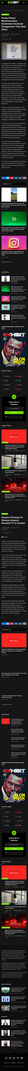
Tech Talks (13, 10)
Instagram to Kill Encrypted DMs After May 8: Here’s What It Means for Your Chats (12, 253)
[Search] (23, 2)
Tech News (4, 442)
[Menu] (2, 2)
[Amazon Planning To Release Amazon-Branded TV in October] (4, 537)
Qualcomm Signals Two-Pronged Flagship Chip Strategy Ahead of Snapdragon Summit (14, 447)
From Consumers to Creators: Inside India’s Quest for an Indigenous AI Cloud (18, 989)
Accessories (5, 467)
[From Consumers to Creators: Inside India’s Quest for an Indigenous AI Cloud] (5, 990)
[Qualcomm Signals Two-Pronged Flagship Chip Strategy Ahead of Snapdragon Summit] (14, 436)
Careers (13, 1062)
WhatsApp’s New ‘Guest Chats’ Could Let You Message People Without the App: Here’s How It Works (13, 229)
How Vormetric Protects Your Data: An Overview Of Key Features (18, 999)
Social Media (5, 14)
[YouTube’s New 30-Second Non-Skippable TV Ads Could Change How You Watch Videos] (6, 307)
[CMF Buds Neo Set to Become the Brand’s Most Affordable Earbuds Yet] (6, 755)
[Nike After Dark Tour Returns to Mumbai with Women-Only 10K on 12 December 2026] (14, 485)
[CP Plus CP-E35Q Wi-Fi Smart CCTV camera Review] (14, 462)
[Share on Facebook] (2, 39)
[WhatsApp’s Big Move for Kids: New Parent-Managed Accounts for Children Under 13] (6, 317)
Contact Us (20, 1062)
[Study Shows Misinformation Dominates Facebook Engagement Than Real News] (14, 59)
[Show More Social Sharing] (10, 39)
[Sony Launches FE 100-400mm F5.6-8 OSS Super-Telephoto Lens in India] (14, 664)
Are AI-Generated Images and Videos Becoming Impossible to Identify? (18, 1008)
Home (2, 10)
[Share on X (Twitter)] (5, 39)
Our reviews (4, 963)
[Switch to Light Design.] (26, 2)
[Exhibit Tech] (13, 2)
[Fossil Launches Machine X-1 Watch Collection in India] (14, 687)
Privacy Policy (15, 418)
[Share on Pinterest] (7, 39)
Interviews (8, 10)
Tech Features (5, 491)
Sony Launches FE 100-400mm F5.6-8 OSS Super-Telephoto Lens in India (18, 731)
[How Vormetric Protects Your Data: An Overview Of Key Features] (5, 999)
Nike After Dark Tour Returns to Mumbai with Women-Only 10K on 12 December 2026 (15, 496)
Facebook (4, 172)
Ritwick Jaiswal (6, 34)
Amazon (4, 617)
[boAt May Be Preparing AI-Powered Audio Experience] (6, 747)
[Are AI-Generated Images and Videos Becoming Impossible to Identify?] (5, 1008)
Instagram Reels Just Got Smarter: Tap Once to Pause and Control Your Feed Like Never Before (13, 205)
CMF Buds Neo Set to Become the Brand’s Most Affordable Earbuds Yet (18, 754)
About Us (7, 1062)
